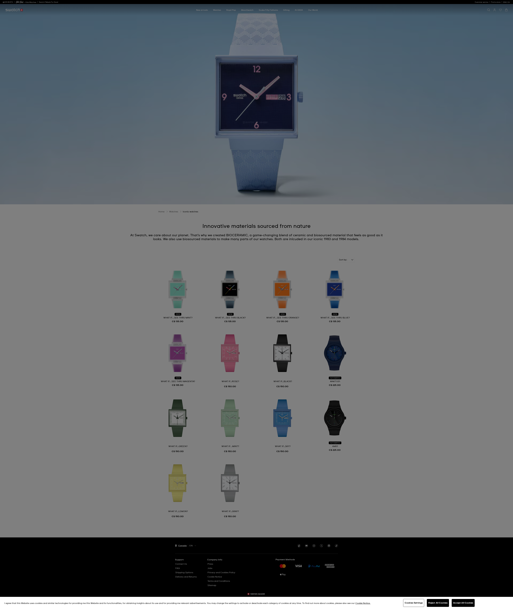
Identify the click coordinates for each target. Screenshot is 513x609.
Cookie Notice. (362, 603)
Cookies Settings (414, 603)
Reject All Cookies (438, 603)
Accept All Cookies (463, 603)
